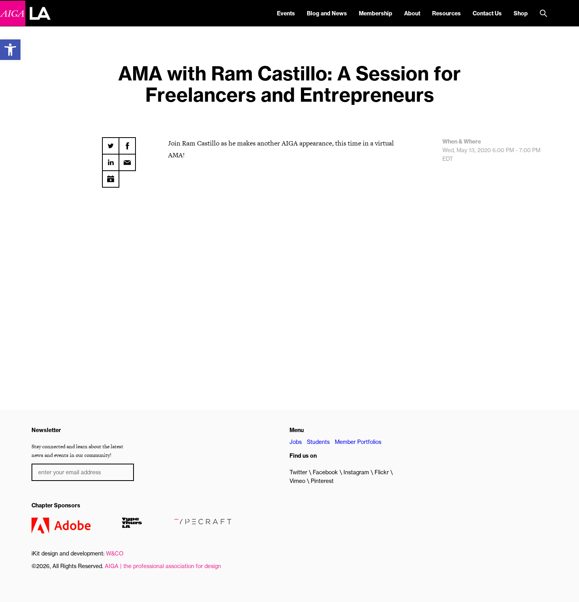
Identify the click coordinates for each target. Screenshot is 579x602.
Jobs (296, 441)
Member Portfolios (358, 441)
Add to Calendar (111, 176)
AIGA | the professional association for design (163, 566)
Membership (375, 13)
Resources (446, 13)
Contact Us (487, 13)
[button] (10, 49)
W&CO (115, 553)
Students (318, 441)
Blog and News (327, 13)
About (412, 13)
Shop (521, 13)
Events (286, 13)
